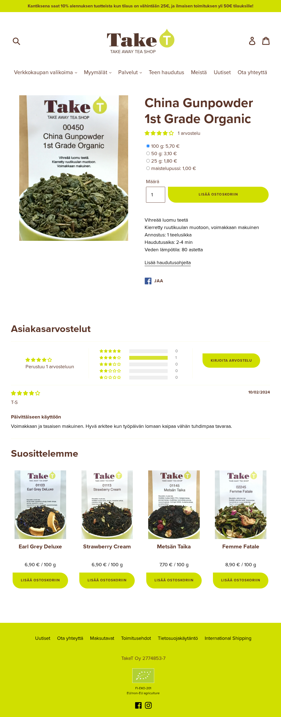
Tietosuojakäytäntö (178, 638)
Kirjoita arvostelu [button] (231, 360)
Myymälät (96, 72)
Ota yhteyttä (252, 72)
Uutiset (222, 72)
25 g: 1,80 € (164, 161)
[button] (160, 133)
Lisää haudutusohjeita (168, 263)
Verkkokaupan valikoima (44, 72)
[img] (25, 393)
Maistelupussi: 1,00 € (173, 168)
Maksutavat (102, 638)
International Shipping (228, 638)
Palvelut (128, 72)
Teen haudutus (166, 72)
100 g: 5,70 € (165, 146)
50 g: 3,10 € (164, 153)
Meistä (199, 72)
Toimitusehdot (136, 638)
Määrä (152, 181)
